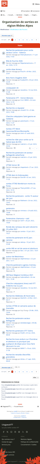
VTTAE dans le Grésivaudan (17, 175)
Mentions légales (26, 439)
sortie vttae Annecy (14, 69)
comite (22, 231)
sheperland (24, 167)
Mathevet (23, 200)
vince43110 (24, 110)
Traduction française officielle (18, 413)
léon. (22, 251)
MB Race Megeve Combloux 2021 (19, 275)
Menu (37, 4)
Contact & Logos (7, 442)
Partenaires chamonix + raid (17, 218)
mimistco (23, 211)
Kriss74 (22, 71)
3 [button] (19, 40)
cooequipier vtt (12, 88)
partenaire (10, 208)
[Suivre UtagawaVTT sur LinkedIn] (11, 432)
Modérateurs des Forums (18, 29)
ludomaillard (24, 277)
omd (21, 133)
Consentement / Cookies (29, 445)
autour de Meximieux (14, 256)
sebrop (22, 242)
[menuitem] (2, 11)
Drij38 (22, 333)
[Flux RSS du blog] (27, 432)
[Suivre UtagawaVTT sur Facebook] (3, 432)
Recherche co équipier (15, 108)
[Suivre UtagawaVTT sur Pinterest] (19, 432)
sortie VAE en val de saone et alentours (22, 248)
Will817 (23, 348)
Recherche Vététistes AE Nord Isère (20, 296)
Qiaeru (27, 413)
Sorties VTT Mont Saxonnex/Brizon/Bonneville (17, 130)
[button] (9, 40)
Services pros (6, 445)
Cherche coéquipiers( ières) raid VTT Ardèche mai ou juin (21, 284)
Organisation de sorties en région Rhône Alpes (20, 23)
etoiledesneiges (25, 323)
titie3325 (23, 298)
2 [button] (15, 40)
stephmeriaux (25, 259)
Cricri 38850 (24, 100)
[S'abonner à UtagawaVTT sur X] (7, 432)
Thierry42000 (25, 188)
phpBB (15, 411)
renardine (23, 90)
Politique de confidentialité (29, 442)
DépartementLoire (26, 63)
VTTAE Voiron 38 (12, 165)
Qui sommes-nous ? (8, 439)
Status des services (8, 455)
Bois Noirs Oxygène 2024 (16, 78)
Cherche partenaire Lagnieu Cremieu (21, 265)
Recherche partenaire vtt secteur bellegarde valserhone (19, 153)
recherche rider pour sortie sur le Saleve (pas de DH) (19, 140)
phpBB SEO (23, 416)
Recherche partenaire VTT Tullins (19, 331)
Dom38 (22, 177)
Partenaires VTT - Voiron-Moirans (19, 98)
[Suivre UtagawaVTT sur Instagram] (15, 432)
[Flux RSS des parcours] (23, 432)
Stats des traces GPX (8, 452)
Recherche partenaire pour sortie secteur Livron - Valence (19, 51)
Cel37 (22, 221)
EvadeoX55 (24, 80)
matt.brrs (23, 144)
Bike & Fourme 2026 (14, 61)
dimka (22, 359)
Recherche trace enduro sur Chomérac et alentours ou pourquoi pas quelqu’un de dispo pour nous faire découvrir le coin (22, 342)
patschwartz (24, 121)
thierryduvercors (26, 55)
